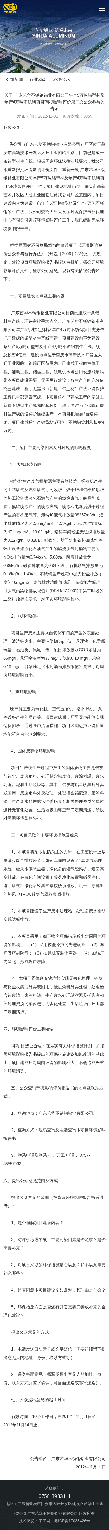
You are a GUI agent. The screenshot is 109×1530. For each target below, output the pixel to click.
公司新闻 (14, 79)
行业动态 (38, 79)
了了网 (44, 1520)
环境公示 (61, 79)
